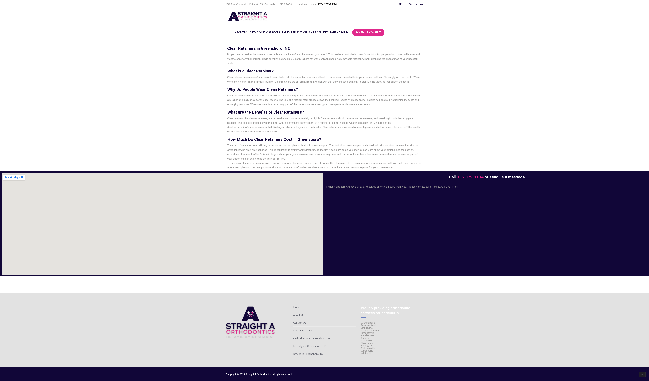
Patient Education (294, 32)
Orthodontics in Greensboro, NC (312, 338)
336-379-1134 (327, 4)
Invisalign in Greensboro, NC (309, 346)
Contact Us (299, 322)
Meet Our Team (302, 330)
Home (297, 307)
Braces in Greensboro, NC (308, 353)
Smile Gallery (318, 32)
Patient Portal (340, 32)
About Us (241, 32)
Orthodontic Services (265, 32)
